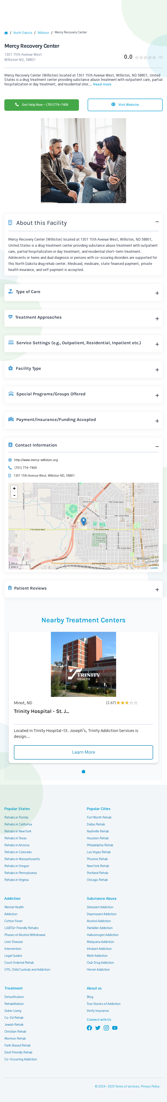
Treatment (13, 988)
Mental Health (14, 907)
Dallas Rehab (96, 824)
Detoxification (14, 997)
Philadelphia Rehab (100, 845)
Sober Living (12, 1010)
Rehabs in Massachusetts (22, 859)
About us (94, 988)
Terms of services (127, 1086)
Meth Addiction (97, 955)
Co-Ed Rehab (13, 1017)
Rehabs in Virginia (16, 880)
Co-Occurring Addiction (20, 1059)
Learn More (83, 752)
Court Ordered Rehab (19, 962)
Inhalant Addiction (99, 948)
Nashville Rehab (98, 831)
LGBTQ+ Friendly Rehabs (21, 928)
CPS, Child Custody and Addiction (27, 969)
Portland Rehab (97, 873)
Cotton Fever (13, 921)
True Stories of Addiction (103, 1004)
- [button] (14, 495)
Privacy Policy (150, 1086)
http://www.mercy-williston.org (36, 460)
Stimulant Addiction (100, 907)
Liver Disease (13, 942)
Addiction (12, 898)
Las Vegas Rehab (99, 852)
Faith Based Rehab (17, 1045)
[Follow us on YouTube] (114, 1027)
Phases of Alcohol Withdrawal (24, 935)
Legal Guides (13, 955)
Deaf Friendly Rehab (18, 1052)
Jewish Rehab (13, 1024)
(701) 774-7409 (25, 467)
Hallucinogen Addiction (103, 935)
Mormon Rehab (15, 1038)
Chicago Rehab (97, 880)
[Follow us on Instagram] (106, 1027)
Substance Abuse (102, 898)
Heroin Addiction (98, 969)
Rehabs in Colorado (18, 852)
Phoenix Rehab (97, 859)
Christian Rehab (15, 1031)
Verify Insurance (98, 1010)
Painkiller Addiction (100, 928)
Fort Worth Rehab (99, 817)
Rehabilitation (14, 1004)
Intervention (12, 948)
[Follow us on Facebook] (89, 1027)
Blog (90, 997)
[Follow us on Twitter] (97, 1027)
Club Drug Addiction (100, 962)
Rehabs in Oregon (16, 866)
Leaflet (154, 567)
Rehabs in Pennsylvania (20, 873)
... (99, 84)
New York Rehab (98, 866)
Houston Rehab (98, 838)
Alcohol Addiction (99, 921)
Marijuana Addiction (100, 942)
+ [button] (14, 488)
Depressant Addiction (102, 914)
